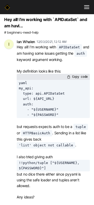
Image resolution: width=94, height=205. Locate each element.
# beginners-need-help (21, 32)
